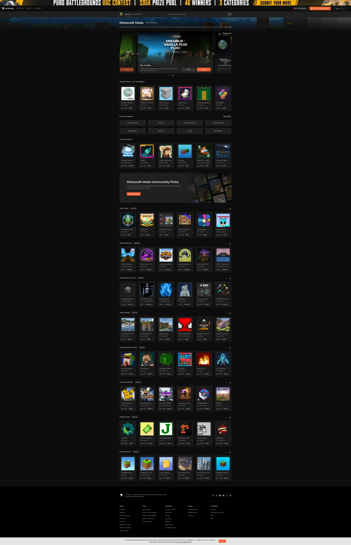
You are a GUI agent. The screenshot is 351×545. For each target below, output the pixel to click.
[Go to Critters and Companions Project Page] (166, 155)
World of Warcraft (125, 515)
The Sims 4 (123, 518)
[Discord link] (223, 495)
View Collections (133, 194)
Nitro (212, 518)
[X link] (227, 495)
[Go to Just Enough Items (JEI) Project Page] (166, 433)
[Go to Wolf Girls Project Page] (185, 294)
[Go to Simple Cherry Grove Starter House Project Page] (223, 329)
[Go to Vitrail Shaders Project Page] (204, 225)
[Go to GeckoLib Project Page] (128, 433)
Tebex (212, 515)
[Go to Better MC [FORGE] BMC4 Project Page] (166, 398)
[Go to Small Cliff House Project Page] (147, 329)
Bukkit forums (169, 524)
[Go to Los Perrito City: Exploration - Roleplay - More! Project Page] (204, 468)
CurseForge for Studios (217, 512)
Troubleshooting (192, 512)
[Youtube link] (220, 495)
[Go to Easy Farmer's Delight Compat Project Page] (128, 225)
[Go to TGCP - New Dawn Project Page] (223, 259)
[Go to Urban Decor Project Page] (185, 98)
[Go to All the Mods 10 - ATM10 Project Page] (128, 398)
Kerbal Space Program (126, 524)
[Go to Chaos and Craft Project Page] (204, 259)
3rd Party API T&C (147, 521)
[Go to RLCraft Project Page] (223, 398)
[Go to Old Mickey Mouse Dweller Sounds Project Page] (147, 294)
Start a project (146, 509)
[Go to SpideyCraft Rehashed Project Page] (185, 329)
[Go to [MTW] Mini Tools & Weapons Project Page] (223, 294)
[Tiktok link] (216, 495)
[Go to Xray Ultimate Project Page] (223, 364)
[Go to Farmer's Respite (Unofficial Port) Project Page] (185, 225)
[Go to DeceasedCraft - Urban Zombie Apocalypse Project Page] (147, 398)
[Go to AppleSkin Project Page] (223, 433)
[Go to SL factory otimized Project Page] (166, 259)
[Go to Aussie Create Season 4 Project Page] (185, 259)
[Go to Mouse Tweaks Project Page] (204, 433)
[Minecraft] (121, 14)
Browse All (137, 14)
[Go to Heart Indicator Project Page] (223, 225)
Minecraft (122, 512)
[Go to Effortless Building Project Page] (128, 98)
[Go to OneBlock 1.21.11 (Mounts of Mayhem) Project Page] (147, 468)
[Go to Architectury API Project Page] (185, 433)
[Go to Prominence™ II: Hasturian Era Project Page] (185, 398)
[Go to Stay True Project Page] (185, 364)
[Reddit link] (230, 495)
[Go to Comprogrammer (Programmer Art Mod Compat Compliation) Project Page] (128, 294)
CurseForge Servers (170, 527)
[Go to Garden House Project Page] (166, 329)
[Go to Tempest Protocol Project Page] (128, 155)
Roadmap (168, 521)
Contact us (191, 515)
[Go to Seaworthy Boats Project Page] (223, 155)
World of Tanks (124, 530)
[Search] (230, 14)
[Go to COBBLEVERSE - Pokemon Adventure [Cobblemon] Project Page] (204, 398)
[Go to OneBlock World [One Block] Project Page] (223, 468)
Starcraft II (123, 521)
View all (133, 208)
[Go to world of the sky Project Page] (128, 259)
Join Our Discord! (170, 509)
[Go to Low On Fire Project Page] (204, 364)
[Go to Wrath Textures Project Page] (166, 294)
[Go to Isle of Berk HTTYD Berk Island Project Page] (185, 468)
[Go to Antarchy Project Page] (185, 155)
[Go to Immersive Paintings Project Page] (147, 98)
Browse (19, 8)
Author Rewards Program (149, 515)
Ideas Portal (168, 512)
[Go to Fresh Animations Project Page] (128, 364)
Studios (37, 8)
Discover (128, 14)
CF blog (167, 515)
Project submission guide (149, 512)
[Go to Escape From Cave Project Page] (204, 329)
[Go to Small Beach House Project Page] (128, 329)
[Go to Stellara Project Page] (147, 155)
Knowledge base (192, 509)
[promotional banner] (175, 2)
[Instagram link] (213, 495)
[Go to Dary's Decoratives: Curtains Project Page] (204, 98)
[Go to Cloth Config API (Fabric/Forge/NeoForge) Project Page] (147, 433)
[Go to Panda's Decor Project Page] (166, 98)
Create (28, 8)
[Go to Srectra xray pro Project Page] (204, 294)
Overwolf (213, 509)
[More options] (347, 8)
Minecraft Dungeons (125, 527)
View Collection (199, 69)
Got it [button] (222, 541)
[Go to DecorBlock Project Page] (223, 98)
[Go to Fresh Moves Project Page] (147, 364)
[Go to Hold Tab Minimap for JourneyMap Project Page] (166, 225)
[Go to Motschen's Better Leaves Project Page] (166, 364)
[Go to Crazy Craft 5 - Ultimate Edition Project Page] (147, 259)
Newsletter (168, 518)
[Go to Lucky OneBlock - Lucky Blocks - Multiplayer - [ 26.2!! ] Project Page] (166, 468)
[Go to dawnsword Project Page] (147, 225)
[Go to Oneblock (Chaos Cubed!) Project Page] (128, 468)
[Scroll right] (230, 208)
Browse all (227, 116)
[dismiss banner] (348, 3)
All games (122, 509)
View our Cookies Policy (183, 542)
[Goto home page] (8, 8)
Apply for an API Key (148, 518)
